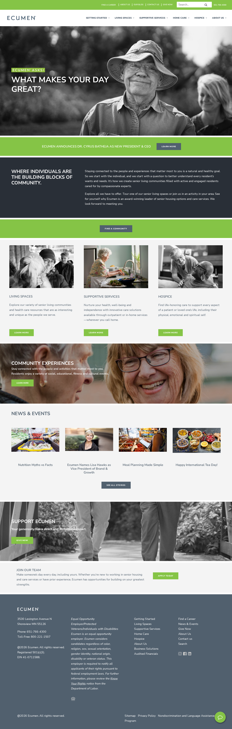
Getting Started (144, 619)
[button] (206, 5)
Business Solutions (146, 649)
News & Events (188, 624)
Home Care (180, 17)
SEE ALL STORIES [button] (116, 485)
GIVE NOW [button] (22, 540)
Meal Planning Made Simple (143, 465)
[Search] (193, 4)
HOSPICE (199, 17)
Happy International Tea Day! (196, 465)
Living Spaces (143, 624)
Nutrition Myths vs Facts (35, 465)
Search (182, 644)
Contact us (185, 639)
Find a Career (187, 619)
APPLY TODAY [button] (165, 576)
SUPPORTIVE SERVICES (152, 17)
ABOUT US (125, 4)
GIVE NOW (168, 4)
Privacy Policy (147, 716)
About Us (140, 644)
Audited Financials (146, 654)
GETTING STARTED (96, 17)
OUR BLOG (138, 4)
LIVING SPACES (123, 17)
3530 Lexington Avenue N (34, 619)
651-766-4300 (220, 5)
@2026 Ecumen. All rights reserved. (41, 716)
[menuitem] (109, 5)
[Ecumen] (21, 18)
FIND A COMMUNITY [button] (116, 228)
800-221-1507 (41, 637)
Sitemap (130, 716)
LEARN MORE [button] (169, 146)
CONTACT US (153, 4)
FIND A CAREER (108, 5)
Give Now (184, 629)
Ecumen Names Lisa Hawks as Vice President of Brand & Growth (89, 469)
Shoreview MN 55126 (31, 624)
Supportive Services (147, 629)
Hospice (139, 639)
